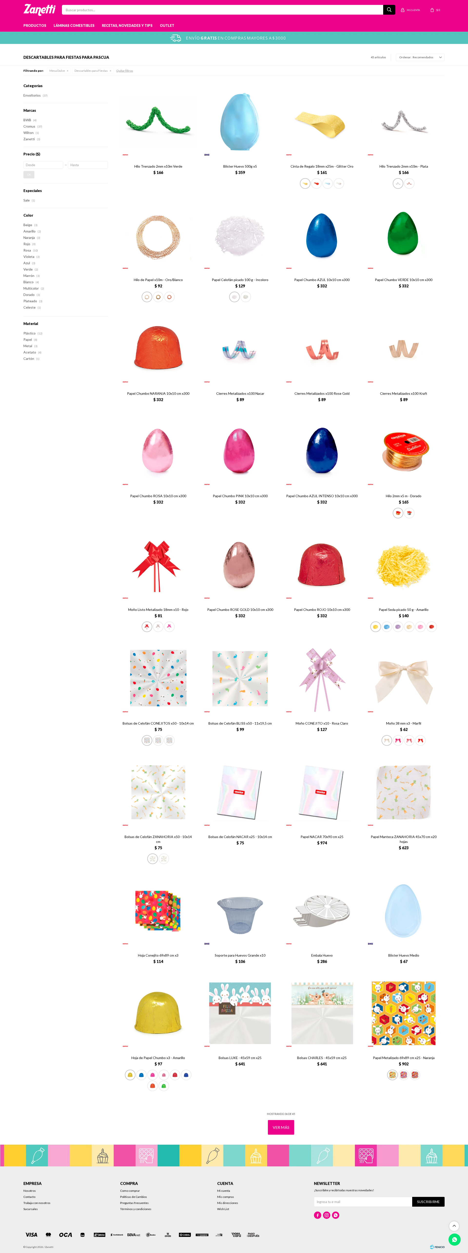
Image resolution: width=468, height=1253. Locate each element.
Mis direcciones (227, 1203)
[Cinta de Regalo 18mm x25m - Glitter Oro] (322, 121)
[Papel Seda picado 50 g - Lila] (398, 627)
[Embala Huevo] (322, 910)
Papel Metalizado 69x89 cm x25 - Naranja (404, 1058)
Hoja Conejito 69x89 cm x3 (158, 955)
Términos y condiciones (135, 1209)
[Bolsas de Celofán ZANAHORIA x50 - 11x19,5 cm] (164, 859)
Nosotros (29, 1190)
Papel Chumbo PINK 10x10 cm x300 (240, 496)
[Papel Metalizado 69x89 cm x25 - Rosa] (404, 1075)
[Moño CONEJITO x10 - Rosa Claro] (322, 678)
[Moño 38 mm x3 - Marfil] (403, 678)
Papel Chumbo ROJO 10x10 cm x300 (322, 609)
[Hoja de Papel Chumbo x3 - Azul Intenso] (186, 1075)
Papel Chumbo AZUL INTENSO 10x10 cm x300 (322, 496)
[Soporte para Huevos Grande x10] (240, 910)
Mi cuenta (223, 1190)
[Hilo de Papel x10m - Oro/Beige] (158, 297)
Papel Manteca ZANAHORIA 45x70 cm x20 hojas (404, 839)
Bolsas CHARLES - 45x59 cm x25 (322, 1058)
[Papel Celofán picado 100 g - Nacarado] (246, 297)
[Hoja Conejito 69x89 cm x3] (158, 910)
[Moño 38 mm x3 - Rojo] (420, 740)
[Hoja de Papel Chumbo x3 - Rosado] (152, 1075)
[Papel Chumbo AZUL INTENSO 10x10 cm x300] (322, 451)
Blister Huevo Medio (403, 955)
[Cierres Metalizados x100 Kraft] (403, 348)
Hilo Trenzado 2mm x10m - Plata (404, 166)
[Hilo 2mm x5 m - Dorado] (403, 451)
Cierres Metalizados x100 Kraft (403, 393)
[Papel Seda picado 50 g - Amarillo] (403, 565)
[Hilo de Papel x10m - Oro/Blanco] (158, 235)
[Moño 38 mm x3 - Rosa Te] (409, 740)
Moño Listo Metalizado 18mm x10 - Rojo (158, 609)
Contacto (29, 1197)
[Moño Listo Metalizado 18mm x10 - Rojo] (158, 565)
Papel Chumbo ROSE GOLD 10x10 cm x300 (240, 609)
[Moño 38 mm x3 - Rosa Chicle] (398, 740)
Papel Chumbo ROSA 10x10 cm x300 (158, 496)
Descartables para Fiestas (91, 70)
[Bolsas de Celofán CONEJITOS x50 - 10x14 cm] (158, 678)
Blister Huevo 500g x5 (240, 166)
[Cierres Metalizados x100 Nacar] (240, 348)
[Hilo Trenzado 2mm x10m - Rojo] (409, 183)
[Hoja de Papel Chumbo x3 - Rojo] (175, 1075)
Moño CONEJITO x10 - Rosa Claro (322, 723)
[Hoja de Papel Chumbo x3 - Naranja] (152, 1086)
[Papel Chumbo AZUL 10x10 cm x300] (322, 235)
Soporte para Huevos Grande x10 (240, 955)
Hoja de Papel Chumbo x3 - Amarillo (158, 1058)
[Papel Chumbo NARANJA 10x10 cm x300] (158, 348)
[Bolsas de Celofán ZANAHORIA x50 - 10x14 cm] (158, 792)
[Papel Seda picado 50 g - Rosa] (420, 627)
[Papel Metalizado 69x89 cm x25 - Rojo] (415, 1075)
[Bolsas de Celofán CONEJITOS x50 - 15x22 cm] (169, 740)
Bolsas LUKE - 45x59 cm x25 (240, 1058)
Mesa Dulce (57, 70)
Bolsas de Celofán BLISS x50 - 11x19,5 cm (240, 723)
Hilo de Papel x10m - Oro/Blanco (158, 280)
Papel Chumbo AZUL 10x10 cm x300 (322, 280)
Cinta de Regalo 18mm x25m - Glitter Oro (322, 166)
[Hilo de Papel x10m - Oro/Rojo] (169, 297)
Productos (34, 25)
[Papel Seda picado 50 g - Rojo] (432, 627)
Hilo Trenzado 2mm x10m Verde (158, 166)
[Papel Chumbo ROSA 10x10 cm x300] (158, 451)
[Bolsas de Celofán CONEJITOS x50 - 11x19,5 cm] (158, 740)
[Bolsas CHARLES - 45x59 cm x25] (322, 1013)
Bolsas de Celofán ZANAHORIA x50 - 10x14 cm (158, 839)
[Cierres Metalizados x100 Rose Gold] (322, 348)
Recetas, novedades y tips (127, 25)
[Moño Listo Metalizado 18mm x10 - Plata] (158, 627)
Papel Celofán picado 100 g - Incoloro (240, 280)
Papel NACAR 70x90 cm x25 (322, 837)
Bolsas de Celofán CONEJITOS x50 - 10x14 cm (158, 723)
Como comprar (130, 1190)
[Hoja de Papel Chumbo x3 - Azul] (141, 1075)
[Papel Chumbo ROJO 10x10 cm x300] (322, 565)
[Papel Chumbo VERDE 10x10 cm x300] (403, 235)
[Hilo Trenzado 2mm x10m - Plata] (403, 121)
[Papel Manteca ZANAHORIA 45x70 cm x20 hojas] (403, 792)
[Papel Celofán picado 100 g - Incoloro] (240, 235)
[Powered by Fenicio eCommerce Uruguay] (437, 1247)
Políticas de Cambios (133, 1197)
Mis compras (225, 1197)
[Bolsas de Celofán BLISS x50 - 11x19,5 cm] (240, 678)
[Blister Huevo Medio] (403, 910)
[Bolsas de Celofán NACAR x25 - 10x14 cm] (240, 792)
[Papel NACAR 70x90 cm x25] (322, 792)
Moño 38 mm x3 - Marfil (403, 723)
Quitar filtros (124, 70)
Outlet (167, 25)
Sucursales (30, 1209)
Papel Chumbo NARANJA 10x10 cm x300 (158, 393)
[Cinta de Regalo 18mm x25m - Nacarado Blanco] (339, 183)
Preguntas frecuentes (134, 1203)
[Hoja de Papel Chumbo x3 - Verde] (164, 1086)
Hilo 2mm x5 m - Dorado (403, 496)
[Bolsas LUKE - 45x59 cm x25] (240, 1013)
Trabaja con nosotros (36, 1203)
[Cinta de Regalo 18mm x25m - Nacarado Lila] (327, 183)
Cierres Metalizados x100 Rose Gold (322, 393)
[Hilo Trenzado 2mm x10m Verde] (158, 121)
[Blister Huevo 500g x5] (240, 121)
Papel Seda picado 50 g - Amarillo (404, 609)
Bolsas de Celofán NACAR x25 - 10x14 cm (240, 837)
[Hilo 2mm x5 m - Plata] (409, 513)
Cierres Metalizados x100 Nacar (240, 393)
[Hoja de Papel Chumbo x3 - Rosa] (164, 1075)
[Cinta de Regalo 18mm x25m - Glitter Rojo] (316, 183)
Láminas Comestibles (74, 25)
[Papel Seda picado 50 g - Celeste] (387, 627)
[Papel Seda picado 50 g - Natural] (409, 627)
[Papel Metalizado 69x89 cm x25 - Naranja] (403, 1013)
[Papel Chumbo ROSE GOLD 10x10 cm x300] (240, 565)
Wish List (223, 1209)
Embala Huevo (322, 955)
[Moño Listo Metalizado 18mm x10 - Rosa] (169, 627)
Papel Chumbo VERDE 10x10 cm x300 (403, 280)
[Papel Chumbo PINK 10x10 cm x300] (240, 451)
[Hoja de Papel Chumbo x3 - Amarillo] (158, 1013)
